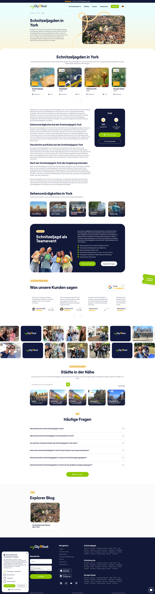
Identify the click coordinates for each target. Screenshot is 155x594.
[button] (15, 589)
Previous (74, 101)
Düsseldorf (111, 550)
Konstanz (115, 554)
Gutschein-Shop (64, 551)
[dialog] (15, 572)
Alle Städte (122, 386)
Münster (86, 550)
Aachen (119, 552)
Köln (119, 548)
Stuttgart (87, 552)
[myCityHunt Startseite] (40, 6)
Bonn (92, 552)
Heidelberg (119, 550)
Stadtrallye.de (63, 564)
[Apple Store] (65, 570)
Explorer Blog (63, 554)
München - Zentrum (89, 548)
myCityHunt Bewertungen (66, 556)
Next (80, 101)
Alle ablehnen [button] (21, 585)
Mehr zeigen (78, 474)
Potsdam (93, 554)
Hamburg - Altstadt (102, 548)
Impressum (115, 593)
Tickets (61, 549)
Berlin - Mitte (112, 548)
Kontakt (61, 559)
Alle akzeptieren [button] (9, 585)
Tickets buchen (111, 135)
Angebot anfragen (109, 264)
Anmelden (41, 576)
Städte (86, 6)
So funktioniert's (75, 6)
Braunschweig (101, 554)
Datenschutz (63, 562)
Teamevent (104, 6)
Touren (94, 6)
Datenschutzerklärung (41, 572)
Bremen (108, 554)
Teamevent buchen (87, 264)
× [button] (26, 553)
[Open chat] (151, 590)
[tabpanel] (103, 123)
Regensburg (112, 552)
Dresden (86, 554)
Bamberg (98, 552)
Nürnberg (92, 550)
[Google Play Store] (65, 576)
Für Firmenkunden (109, 141)
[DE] (122, 6)
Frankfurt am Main (102, 550)
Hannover (105, 552)
